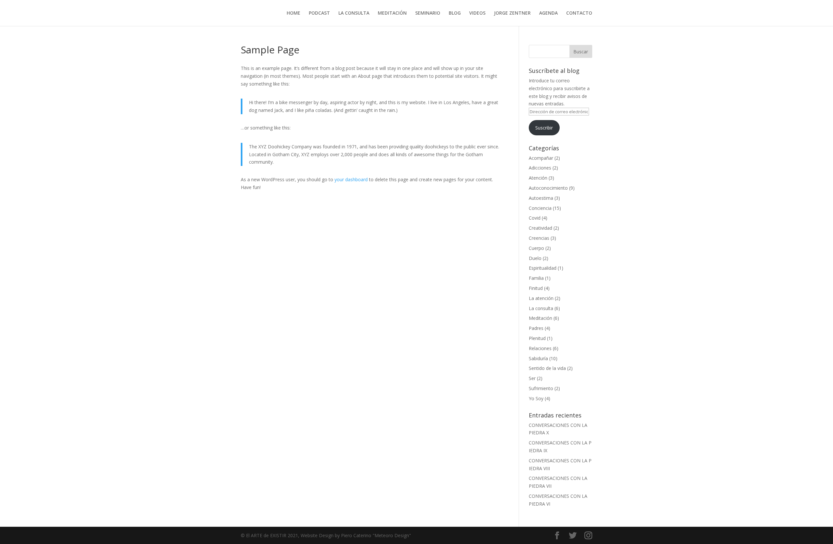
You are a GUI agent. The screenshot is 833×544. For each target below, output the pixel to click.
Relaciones (540, 348)
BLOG (455, 13)
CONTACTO (579, 13)
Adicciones (540, 168)
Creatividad (540, 228)
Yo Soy (536, 398)
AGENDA (548, 13)
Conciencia (540, 208)
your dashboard (351, 179)
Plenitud (537, 338)
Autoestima (541, 198)
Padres (536, 328)
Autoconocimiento (548, 188)
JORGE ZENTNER (512, 13)
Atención (538, 178)
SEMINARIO (427, 13)
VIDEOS (477, 13)
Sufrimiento (541, 388)
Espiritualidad (542, 268)
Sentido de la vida (547, 368)
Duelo (535, 258)
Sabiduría (538, 358)
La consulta (541, 308)
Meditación (540, 318)
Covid (534, 218)
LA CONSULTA (353, 13)
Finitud (536, 288)
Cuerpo (536, 248)
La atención (541, 298)
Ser (532, 378)
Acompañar (541, 158)
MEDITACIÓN (392, 13)
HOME (293, 13)
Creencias (539, 238)
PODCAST (319, 13)
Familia (536, 278)
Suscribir (544, 128)
